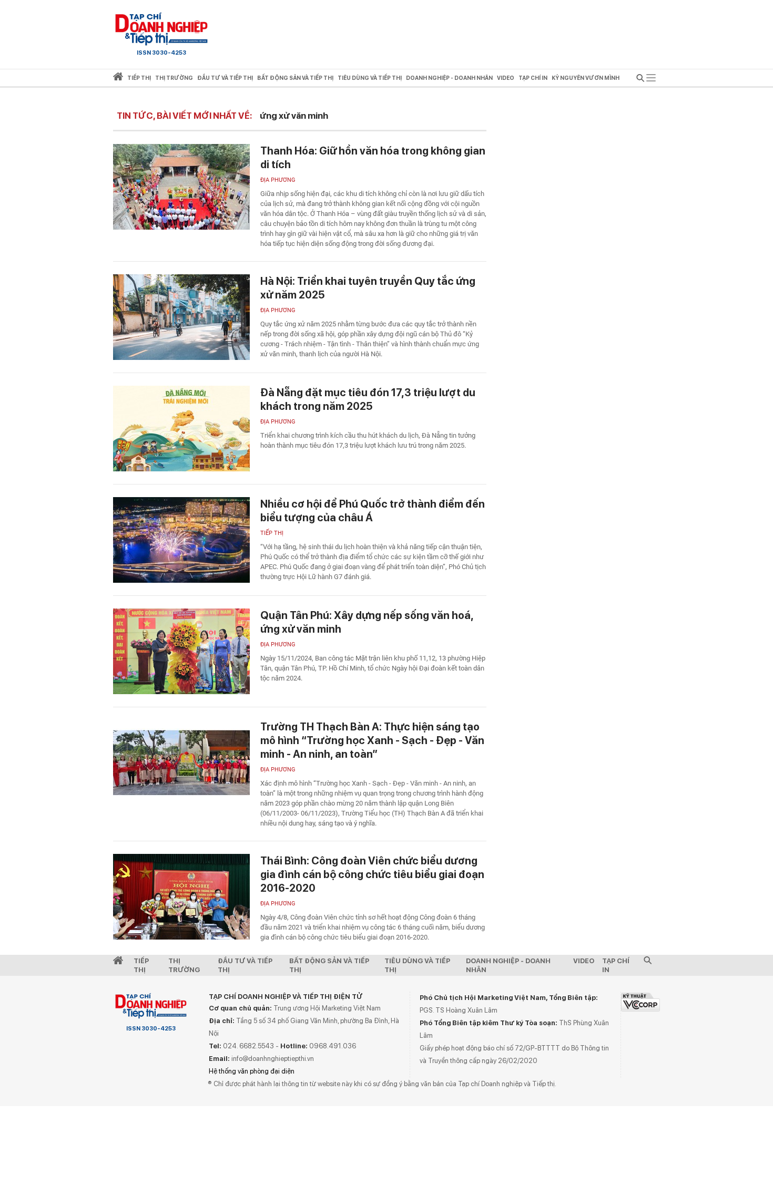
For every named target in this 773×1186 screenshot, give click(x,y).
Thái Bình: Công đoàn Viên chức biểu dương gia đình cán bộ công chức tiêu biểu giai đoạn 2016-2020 (372, 874)
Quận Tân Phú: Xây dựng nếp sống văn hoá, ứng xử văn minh (366, 622)
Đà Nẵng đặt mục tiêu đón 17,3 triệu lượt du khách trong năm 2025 (367, 399)
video (505, 78)
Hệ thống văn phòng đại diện (251, 1071)
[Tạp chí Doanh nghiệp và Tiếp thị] (161, 29)
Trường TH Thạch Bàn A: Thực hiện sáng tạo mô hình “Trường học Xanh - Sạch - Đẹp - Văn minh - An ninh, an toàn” (372, 740)
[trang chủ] (118, 78)
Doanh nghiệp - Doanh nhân (508, 965)
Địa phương (278, 180)
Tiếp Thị (141, 965)
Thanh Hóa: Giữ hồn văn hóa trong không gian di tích (372, 158)
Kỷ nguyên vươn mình (585, 78)
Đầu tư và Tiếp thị (245, 965)
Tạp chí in (532, 78)
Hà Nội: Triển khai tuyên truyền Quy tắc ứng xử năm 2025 (367, 288)
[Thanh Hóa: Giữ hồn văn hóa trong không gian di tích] (181, 187)
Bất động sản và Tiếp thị (329, 965)
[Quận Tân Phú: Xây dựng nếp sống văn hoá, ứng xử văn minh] (181, 651)
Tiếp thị (139, 78)
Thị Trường (184, 965)
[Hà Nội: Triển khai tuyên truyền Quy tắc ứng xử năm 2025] (181, 317)
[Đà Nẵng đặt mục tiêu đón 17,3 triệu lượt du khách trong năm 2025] (181, 428)
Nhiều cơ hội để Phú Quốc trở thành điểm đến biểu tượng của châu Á (372, 511)
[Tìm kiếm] (640, 79)
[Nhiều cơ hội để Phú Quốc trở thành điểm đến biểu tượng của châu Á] (181, 540)
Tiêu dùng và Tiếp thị (417, 965)
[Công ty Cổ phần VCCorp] (640, 1002)
